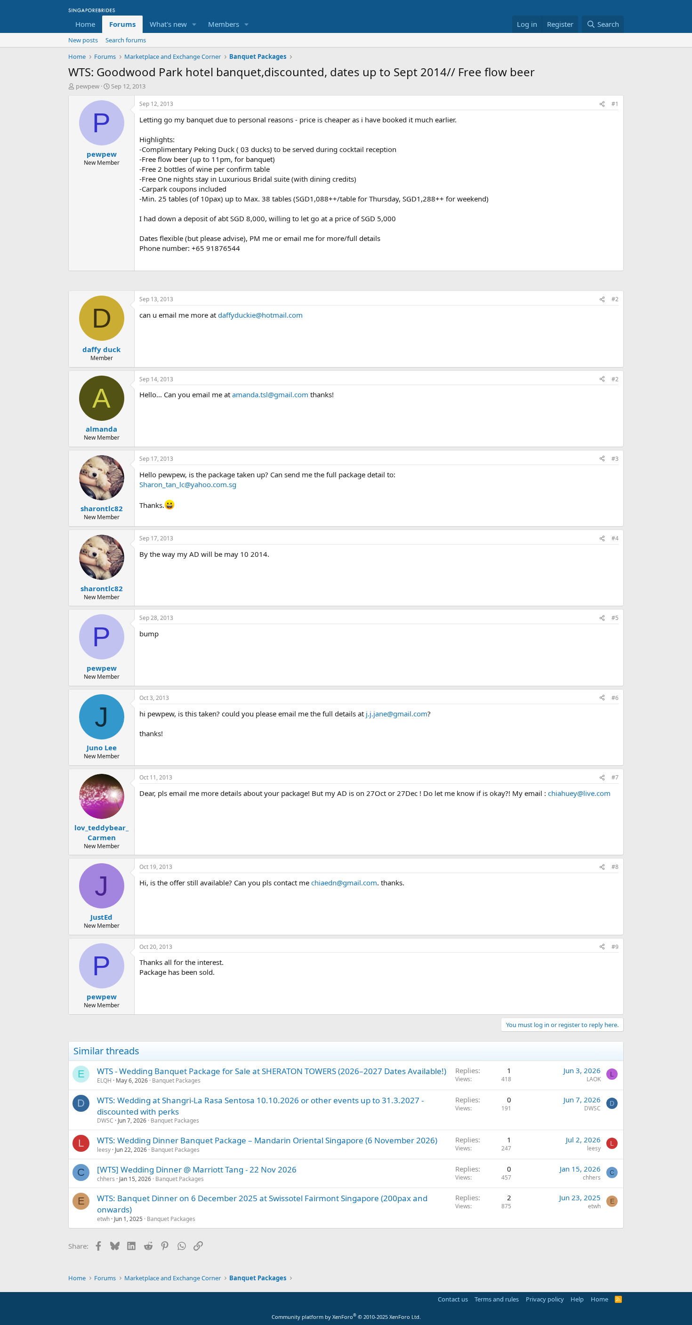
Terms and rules (497, 1299)
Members (223, 24)
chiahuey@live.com (579, 793)
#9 (615, 947)
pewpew (87, 86)
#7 (615, 777)
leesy (104, 1150)
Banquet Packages (176, 1080)
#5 (615, 618)
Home (85, 24)
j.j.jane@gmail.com (396, 713)
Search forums (125, 40)
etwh (103, 1219)
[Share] (602, 104)
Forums (122, 24)
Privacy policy (545, 1299)
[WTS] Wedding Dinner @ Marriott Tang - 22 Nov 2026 (197, 1169)
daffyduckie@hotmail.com (260, 315)
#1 (615, 104)
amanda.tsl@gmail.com (270, 394)
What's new (168, 24)
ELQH (104, 1080)
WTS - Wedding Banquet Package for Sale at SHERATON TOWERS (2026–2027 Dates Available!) (271, 1071)
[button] (194, 24)
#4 (615, 538)
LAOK (594, 1079)
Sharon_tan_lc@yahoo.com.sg (187, 484)
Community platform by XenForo (346, 1316)
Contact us (453, 1299)
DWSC (105, 1120)
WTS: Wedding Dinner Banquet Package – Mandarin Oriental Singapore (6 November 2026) (267, 1140)
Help (577, 1299)
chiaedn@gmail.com (344, 882)
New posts (83, 40)
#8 (615, 867)
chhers (106, 1179)
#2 (615, 299)
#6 (615, 698)
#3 (615, 459)
